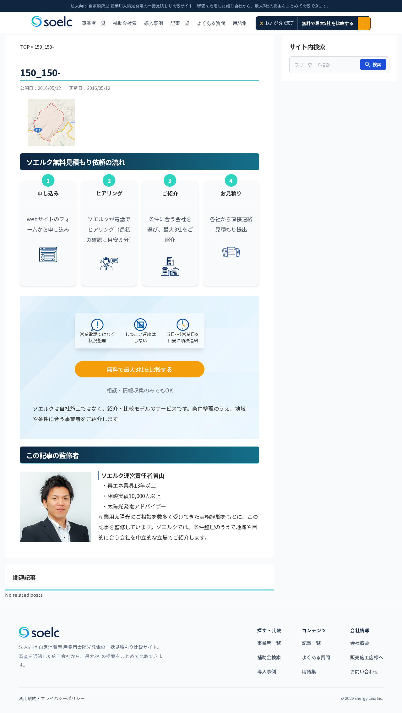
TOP (25, 46)
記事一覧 (180, 23)
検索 (376, 64)
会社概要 (359, 642)
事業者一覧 (94, 23)
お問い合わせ (364, 671)
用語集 (240, 23)
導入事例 (153, 23)
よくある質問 (211, 23)
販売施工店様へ (366, 657)
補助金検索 (125, 23)
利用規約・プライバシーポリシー (52, 698)
